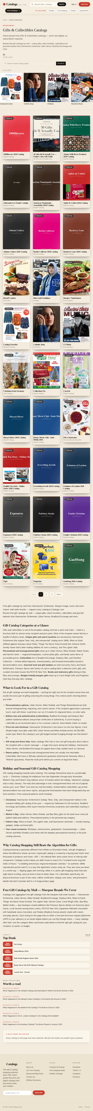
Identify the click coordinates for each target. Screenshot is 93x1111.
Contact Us (30, 1077)
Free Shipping (62, 10)
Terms (80, 1107)
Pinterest (76, 1077)
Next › (59, 594)
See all (87, 935)
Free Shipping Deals (57, 1070)
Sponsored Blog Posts (34, 1074)
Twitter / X (77, 1070)
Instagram (77, 1074)
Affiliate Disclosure (33, 1080)
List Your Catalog (32, 1070)
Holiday (51, 10)
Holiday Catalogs (56, 1074)
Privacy (87, 1107)
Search (61, 4)
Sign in (74, 4)
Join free (84, 4)
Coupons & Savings (57, 1067)
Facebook (76, 1067)
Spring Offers (84, 10)
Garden (73, 10)
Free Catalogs (12, 10)
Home (5, 20)
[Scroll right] (87, 89)
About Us (29, 1067)
